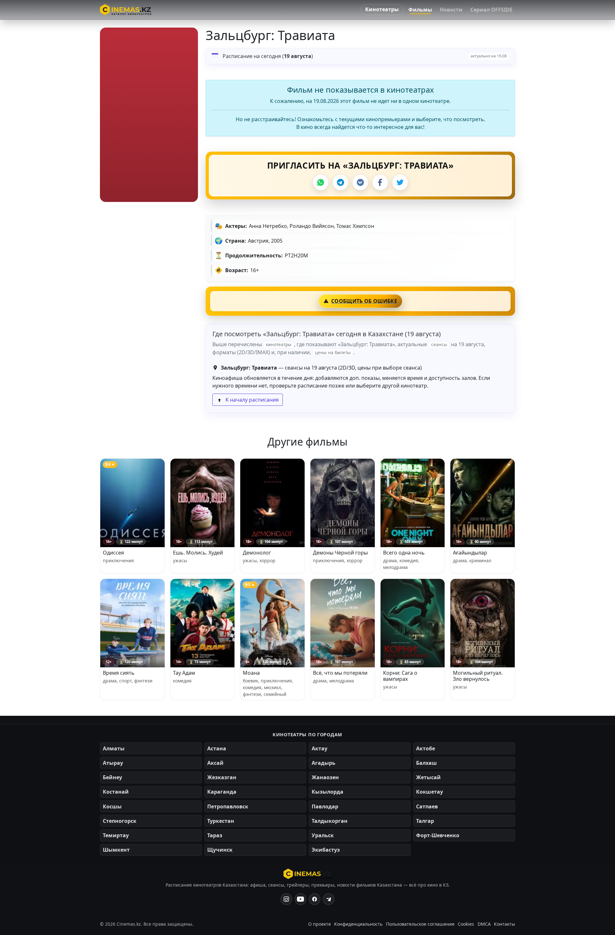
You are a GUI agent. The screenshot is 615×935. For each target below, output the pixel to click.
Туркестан (220, 820)
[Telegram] (340, 182)
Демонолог (257, 552)
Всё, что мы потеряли (340, 672)
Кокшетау (429, 791)
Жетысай (428, 777)
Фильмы (420, 9)
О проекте (319, 924)
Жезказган (221, 777)
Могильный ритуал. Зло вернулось (478, 675)
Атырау (113, 762)
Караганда (221, 791)
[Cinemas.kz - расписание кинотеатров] (125, 10)
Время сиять (119, 672)
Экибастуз (326, 849)
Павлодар (325, 806)
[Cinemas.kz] (307, 874)
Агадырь (323, 762)
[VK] (360, 182)
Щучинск (220, 849)
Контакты (504, 924)
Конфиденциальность (358, 924)
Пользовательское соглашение (420, 924)
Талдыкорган (330, 820)
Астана (216, 748)
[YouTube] (300, 899)
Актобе (425, 748)
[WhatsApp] (321, 182)
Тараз (214, 835)
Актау (319, 748)
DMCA (484, 924)
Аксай (215, 762)
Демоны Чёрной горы (340, 552)
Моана (251, 672)
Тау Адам (184, 672)
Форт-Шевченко (437, 835)
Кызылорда (327, 791)
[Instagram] (286, 899)
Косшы (112, 806)
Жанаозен (325, 777)
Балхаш (426, 762)
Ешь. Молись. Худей (198, 552)
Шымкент (116, 849)
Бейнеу (112, 777)
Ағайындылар (470, 552)
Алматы (114, 748)
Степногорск (119, 820)
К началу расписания (251, 399)
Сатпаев (427, 806)
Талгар (425, 820)
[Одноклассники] (328, 899)
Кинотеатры (382, 9)
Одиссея (113, 552)
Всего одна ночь (404, 552)
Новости (451, 9)
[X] (400, 182)
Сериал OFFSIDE (491, 9)
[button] (149, 115)
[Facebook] (380, 182)
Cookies (466, 924)
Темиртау (116, 835)
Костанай (116, 791)
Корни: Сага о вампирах (400, 675)
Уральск (323, 835)
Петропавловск (227, 806)
